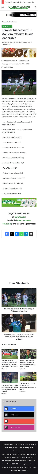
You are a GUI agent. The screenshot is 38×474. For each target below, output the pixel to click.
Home (5, 22)
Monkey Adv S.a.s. (19, 451)
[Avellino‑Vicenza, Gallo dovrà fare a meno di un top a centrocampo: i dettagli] (10, 377)
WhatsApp (20, 217)
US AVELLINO (12, 22)
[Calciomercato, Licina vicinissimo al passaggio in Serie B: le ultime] (28, 376)
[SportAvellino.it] (19, 7)
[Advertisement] (19, 260)
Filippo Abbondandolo (9, 60)
